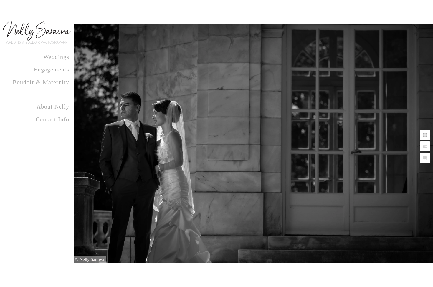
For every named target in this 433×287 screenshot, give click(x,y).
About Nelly (53, 106)
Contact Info (52, 119)
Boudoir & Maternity (41, 82)
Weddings (56, 57)
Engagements (51, 69)
